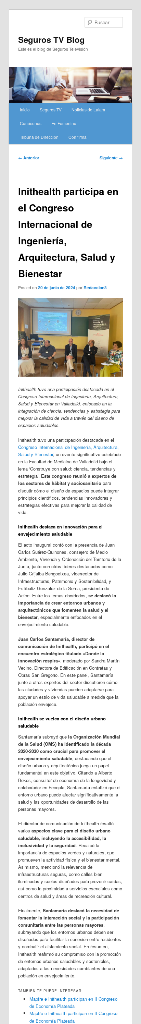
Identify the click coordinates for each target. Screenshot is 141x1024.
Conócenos (30, 123)
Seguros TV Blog (51, 39)
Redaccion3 (95, 287)
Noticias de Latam (88, 109)
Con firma (77, 137)
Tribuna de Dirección (39, 137)
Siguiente (111, 158)
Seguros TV (51, 109)
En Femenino (63, 123)
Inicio (25, 109)
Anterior (28, 158)
